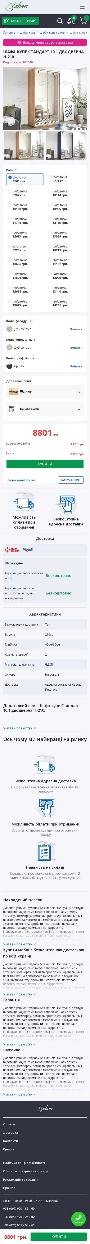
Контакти (10, 1141)
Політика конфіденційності (24, 1163)
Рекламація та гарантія (21, 1179)
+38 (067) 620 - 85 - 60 (19, 1208)
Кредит (8, 1149)
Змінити (76, 329)
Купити (45, 464)
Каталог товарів (23, 21)
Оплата (9, 1124)
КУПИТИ (59, 1236)
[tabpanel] (45, 98)
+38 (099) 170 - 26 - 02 (19, 1217)
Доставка (10, 1133)
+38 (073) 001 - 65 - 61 (19, 1225)
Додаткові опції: (19, 381)
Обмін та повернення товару (25, 1171)
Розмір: (11, 170)
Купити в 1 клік (70, 480)
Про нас (9, 1188)
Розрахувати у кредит (21, 480)
